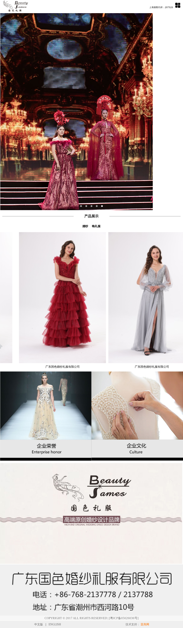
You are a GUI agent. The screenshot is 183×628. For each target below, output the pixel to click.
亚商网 (145, 624)
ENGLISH (55, 624)
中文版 (38, 624)
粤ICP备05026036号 (123, 618)
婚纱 (85, 226)
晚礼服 (96, 226)
